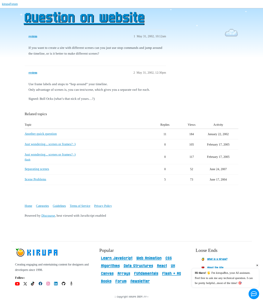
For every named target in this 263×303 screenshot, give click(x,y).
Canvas (107, 273)
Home (28, 205)
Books (106, 281)
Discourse (48, 215)
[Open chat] (254, 294)
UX (173, 266)
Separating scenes (37, 169)
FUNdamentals (146, 273)
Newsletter (140, 281)
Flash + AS (171, 273)
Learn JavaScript (116, 258)
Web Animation (149, 258)
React (162, 266)
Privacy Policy (103, 205)
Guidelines (59, 205)
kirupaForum (10, 4)
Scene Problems (35, 179)
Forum (120, 281)
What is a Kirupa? (217, 259)
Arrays (123, 273)
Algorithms (110, 266)
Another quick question (41, 134)
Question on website (84, 18)
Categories (42, 205)
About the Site (215, 267)
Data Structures (138, 266)
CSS (168, 258)
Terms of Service (80, 205)
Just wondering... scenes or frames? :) (50, 144)
